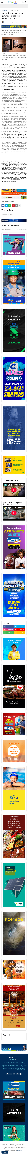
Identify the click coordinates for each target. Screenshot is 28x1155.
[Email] (16, 205)
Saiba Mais (19, 1150)
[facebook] (7, 1074)
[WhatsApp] (9, 205)
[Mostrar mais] (19, 205)
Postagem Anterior (6, 229)
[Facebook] (2, 205)
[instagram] (17, 1074)
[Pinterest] (13, 205)
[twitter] (10, 1074)
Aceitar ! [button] (5, 1152)
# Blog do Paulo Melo (14, 10)
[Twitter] (6, 205)
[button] (2, 2)
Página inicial (4, 10)
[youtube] (14, 1074)
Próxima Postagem (21, 229)
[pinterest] (20, 1074)
